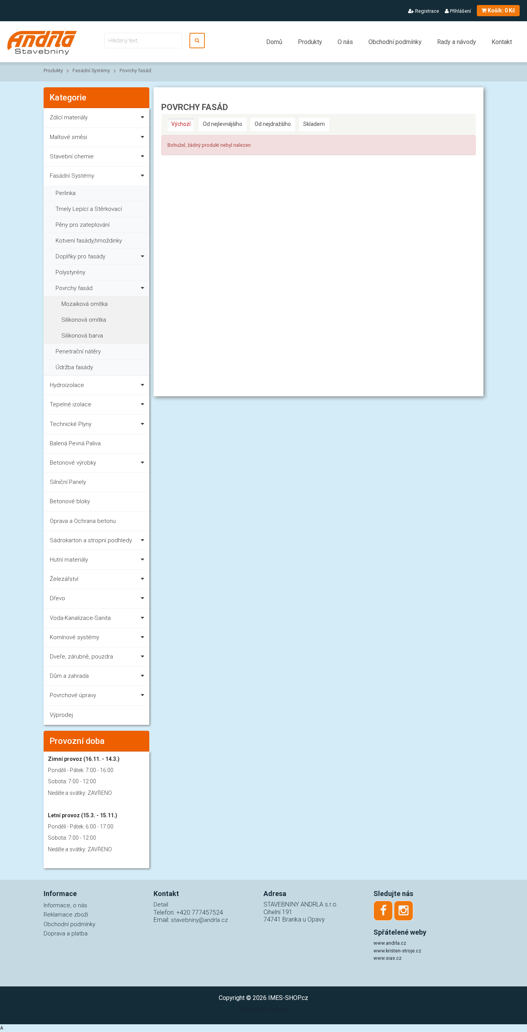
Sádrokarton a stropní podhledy (91, 540)
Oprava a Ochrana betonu (83, 521)
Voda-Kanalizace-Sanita (80, 617)
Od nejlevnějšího (222, 124)
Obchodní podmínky (395, 42)
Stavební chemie (72, 156)
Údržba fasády (74, 367)
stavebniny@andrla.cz (199, 920)
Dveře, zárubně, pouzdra (81, 656)
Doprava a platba (66, 933)
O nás (345, 42)
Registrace (426, 11)
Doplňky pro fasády (80, 256)
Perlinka (66, 193)
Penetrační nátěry (78, 351)
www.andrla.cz (389, 943)
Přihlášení (460, 11)
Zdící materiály (69, 117)
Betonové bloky (70, 501)
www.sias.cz (387, 958)
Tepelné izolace (70, 404)
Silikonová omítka (83, 319)
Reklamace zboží (66, 914)
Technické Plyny (70, 424)
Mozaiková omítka (84, 303)
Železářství (64, 578)
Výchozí (181, 124)
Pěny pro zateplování (83, 224)
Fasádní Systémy (91, 70)
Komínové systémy (74, 637)
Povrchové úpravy (73, 695)
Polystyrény (70, 272)
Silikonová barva (82, 335)
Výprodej (61, 714)
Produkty (310, 42)
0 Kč (501, 10)
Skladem (314, 124)
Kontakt (502, 42)
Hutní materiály (69, 559)
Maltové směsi (68, 137)
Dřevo (57, 598)
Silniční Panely (68, 482)
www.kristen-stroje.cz (397, 951)
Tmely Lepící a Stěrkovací (89, 208)
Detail (161, 904)
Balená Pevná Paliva (75, 443)
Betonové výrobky (73, 462)
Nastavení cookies (263, 1009)
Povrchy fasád (135, 70)
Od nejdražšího (273, 124)
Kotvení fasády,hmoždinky (89, 240)
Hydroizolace (67, 385)
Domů (274, 42)
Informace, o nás (65, 905)
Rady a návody (456, 42)
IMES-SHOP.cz (288, 997)
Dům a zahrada (69, 675)
